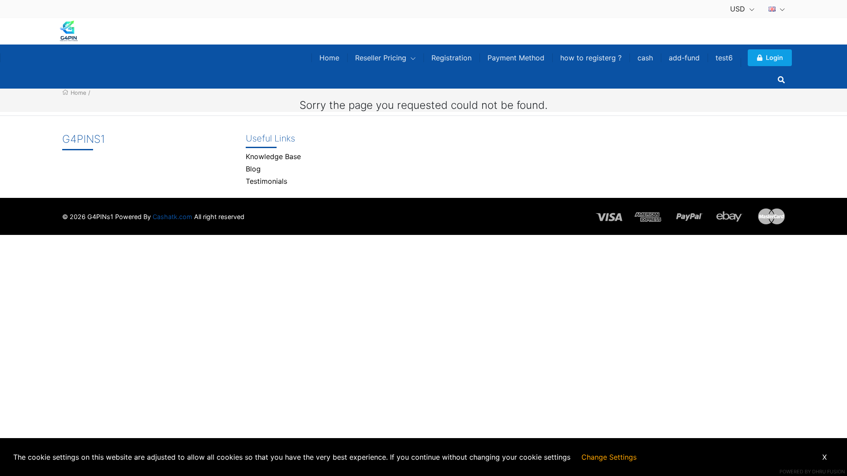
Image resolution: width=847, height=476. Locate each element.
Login (774, 57)
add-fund (684, 57)
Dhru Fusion (828, 472)
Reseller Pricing (382, 57)
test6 (724, 57)
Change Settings (609, 457)
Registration (451, 57)
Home (329, 57)
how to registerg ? (591, 57)
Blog (253, 168)
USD (738, 8)
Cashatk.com (172, 216)
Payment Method (515, 57)
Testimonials (266, 181)
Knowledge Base (273, 156)
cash (645, 57)
